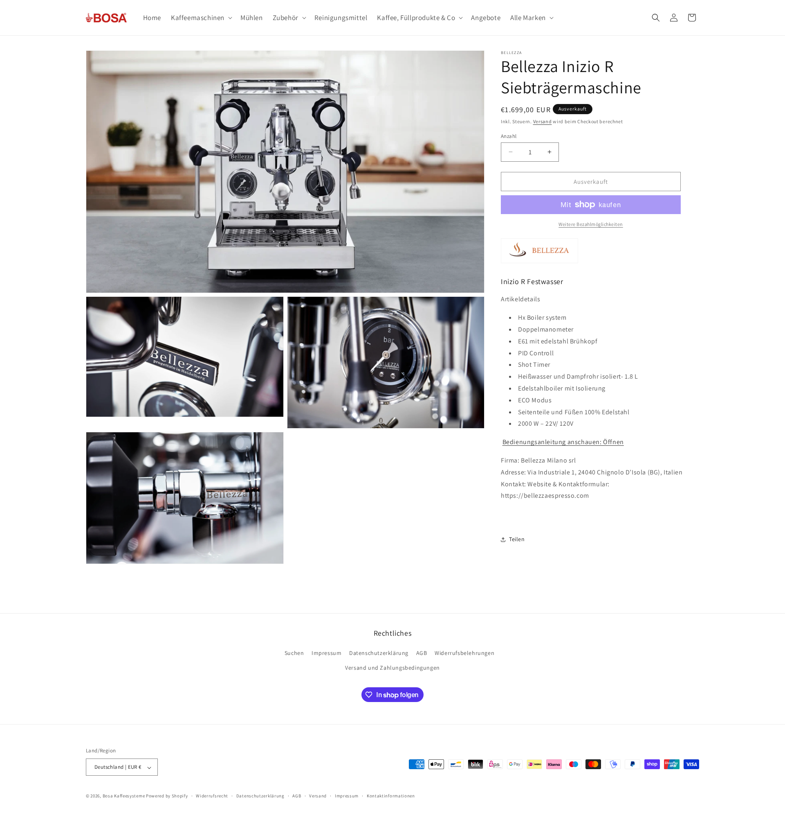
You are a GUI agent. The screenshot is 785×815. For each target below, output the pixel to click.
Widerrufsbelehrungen (464, 653)
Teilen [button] (517, 539)
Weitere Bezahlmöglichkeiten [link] (590, 224)
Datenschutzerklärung (378, 653)
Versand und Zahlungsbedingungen (392, 667)
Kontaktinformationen (391, 796)
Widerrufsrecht (212, 796)
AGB (421, 653)
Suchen (294, 653)
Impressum (326, 653)
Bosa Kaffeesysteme (124, 796)
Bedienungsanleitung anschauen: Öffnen (563, 442)
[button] (201, 17)
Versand (542, 121)
